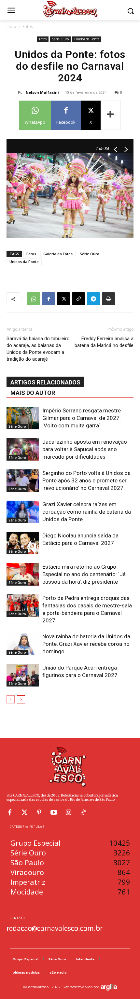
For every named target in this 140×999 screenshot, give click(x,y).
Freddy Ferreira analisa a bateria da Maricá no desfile (104, 342)
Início (11, 26)
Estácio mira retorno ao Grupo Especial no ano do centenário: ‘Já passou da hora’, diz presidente (84, 574)
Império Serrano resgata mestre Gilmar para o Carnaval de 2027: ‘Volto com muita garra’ (81, 418)
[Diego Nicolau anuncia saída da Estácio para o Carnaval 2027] (23, 543)
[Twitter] (24, 812)
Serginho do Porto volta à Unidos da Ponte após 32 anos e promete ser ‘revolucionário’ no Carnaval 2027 (86, 480)
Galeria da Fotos (58, 253)
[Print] (108, 298)
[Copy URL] (78, 298)
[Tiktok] (83, 812)
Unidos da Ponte (86, 39)
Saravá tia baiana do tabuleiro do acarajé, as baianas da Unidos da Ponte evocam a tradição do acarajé (38, 349)
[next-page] (21, 699)
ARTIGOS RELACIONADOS (45, 382)
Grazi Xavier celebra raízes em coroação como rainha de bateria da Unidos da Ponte (86, 511)
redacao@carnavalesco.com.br (55, 928)
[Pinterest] (39, 812)
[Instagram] (68, 812)
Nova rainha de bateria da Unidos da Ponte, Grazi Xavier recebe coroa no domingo (86, 644)
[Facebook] (48, 298)
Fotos (27, 26)
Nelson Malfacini (42, 92)
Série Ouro (60, 39)
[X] (63, 298)
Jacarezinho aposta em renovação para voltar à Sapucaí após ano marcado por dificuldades (84, 449)
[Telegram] (93, 298)
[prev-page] (11, 699)
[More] (111, 115)
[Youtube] (53, 812)
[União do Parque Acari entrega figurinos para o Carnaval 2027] (23, 675)
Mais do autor (32, 392)
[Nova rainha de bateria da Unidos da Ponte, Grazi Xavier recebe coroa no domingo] (23, 644)
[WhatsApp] (33, 298)
